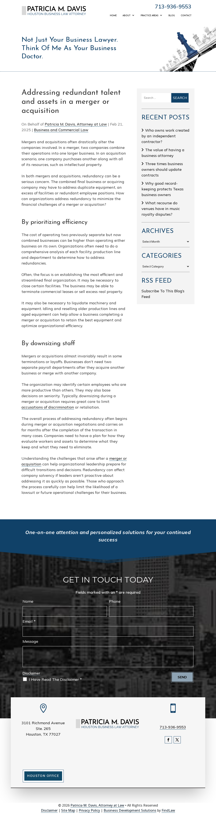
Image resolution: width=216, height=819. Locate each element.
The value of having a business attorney (163, 152)
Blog (172, 16)
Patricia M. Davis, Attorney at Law (76, 124)
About (127, 16)
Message (30, 641)
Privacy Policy (89, 810)
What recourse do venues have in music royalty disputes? (161, 208)
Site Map (68, 810)
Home (113, 16)
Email (29, 621)
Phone (114, 601)
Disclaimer (31, 673)
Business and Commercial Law (61, 129)
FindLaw (168, 810)
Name (28, 601)
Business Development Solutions (130, 810)
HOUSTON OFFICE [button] (43, 776)
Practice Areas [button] (149, 16)
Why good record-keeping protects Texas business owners (163, 189)
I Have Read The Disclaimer (55, 679)
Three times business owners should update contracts (162, 169)
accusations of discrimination (48, 407)
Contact (186, 16)
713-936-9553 (173, 6)
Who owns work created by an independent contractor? (165, 136)
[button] (212, 788)
